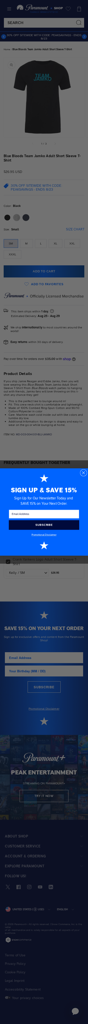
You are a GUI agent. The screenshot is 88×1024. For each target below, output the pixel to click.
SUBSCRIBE (44, 525)
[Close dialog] (83, 473)
